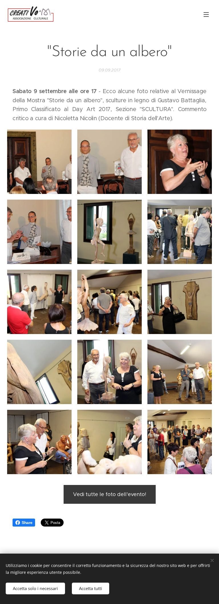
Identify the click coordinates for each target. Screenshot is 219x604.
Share (27, 522)
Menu (206, 14)
